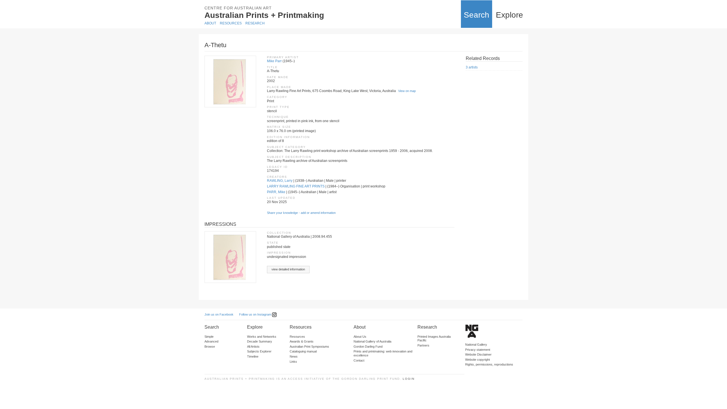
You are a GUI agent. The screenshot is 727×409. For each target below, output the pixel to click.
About (210, 23)
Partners (423, 345)
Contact (359, 360)
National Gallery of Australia (372, 341)
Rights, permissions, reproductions (489, 364)
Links (293, 361)
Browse (209, 346)
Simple (209, 336)
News (294, 356)
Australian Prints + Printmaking (264, 15)
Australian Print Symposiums (309, 346)
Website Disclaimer (478, 354)
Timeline (252, 356)
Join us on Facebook (218, 314)
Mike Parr (274, 61)
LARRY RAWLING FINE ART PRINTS (296, 186)
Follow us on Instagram (255, 314)
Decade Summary (259, 341)
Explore (509, 15)
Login (409, 378)
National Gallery (476, 344)
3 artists (472, 67)
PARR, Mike (276, 192)
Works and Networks (261, 336)
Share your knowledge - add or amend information (301, 212)
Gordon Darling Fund (368, 346)
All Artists (253, 346)
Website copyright (477, 359)
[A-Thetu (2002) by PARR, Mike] (230, 81)
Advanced (211, 341)
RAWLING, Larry (280, 181)
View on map (407, 91)
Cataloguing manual (303, 351)
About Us (360, 336)
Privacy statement (477, 349)
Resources (231, 23)
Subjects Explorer (259, 351)
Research (255, 23)
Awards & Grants (302, 341)
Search (476, 15)
